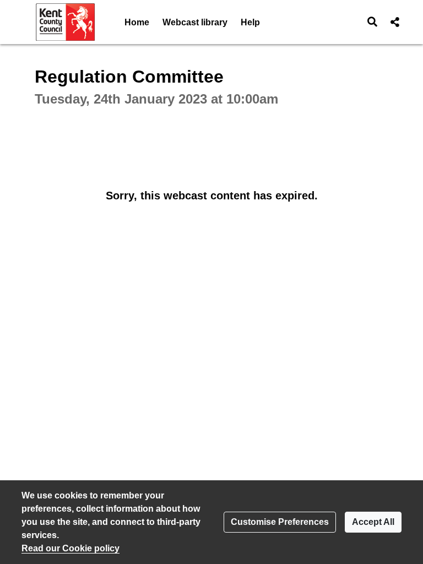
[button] (372, 22)
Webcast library (194, 22)
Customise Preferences (280, 522)
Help (250, 22)
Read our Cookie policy (70, 548)
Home (136, 22)
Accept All (373, 522)
